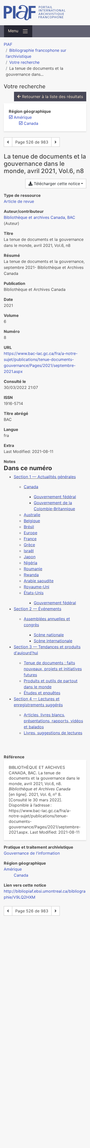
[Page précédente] (8, 142)
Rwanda (31, 574)
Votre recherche (24, 62)
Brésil (29, 526)
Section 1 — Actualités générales (45, 476)
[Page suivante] (55, 142)
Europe (30, 532)
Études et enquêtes (42, 692)
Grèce (29, 544)
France (30, 538)
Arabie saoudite (39, 580)
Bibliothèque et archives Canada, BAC (39, 217)
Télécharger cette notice (56, 183)
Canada (31, 486)
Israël (29, 550)
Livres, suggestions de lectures (53, 732)
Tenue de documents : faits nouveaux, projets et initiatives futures (53, 668)
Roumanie (33, 568)
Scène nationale (49, 634)
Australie (32, 514)
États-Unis (34, 592)
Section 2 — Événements (37, 608)
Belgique (32, 520)
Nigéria (30, 562)
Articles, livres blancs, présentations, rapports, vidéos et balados (53, 720)
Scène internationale (53, 640)
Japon (30, 556)
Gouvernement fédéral (55, 496)
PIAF (8, 44)
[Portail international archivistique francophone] (45, 12)
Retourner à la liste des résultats (52, 96)
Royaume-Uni (36, 586)
